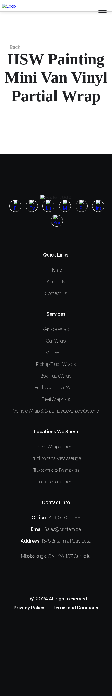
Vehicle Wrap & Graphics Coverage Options (56, 411)
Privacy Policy (29, 608)
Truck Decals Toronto (56, 482)
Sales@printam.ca (63, 529)
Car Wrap (56, 341)
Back (15, 47)
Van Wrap (56, 352)
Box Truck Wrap (56, 376)
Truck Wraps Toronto (56, 447)
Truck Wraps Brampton (56, 470)
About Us (56, 281)
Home (56, 270)
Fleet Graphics (56, 399)
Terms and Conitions (75, 608)
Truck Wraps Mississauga (55, 458)
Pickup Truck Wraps (56, 364)
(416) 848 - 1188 (64, 517)
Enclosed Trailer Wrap (56, 387)
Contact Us (56, 293)
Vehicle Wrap (56, 329)
